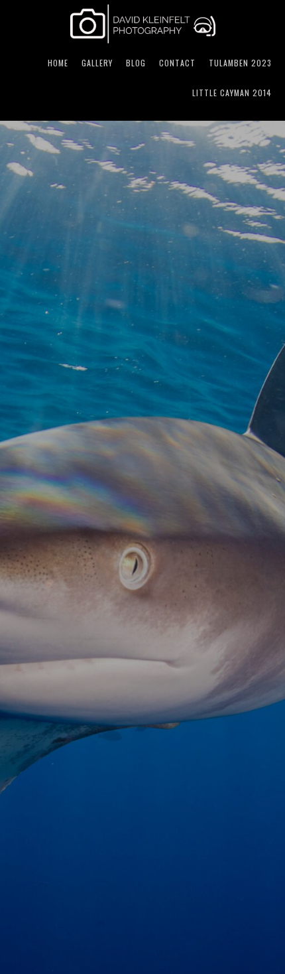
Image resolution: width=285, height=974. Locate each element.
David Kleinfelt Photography (142, 23)
